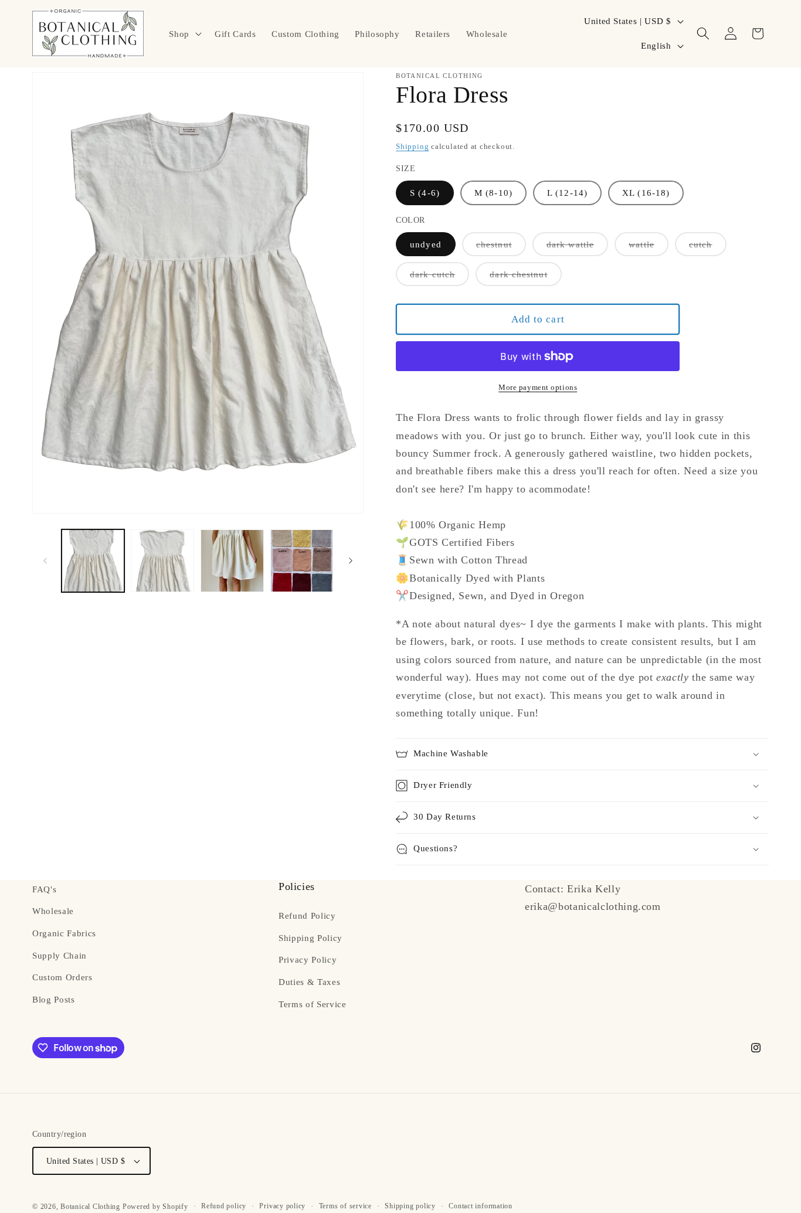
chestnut (501, 247)
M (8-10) (493, 193)
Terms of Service (313, 1004)
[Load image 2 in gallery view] (162, 561)
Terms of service (345, 1206)
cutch (708, 247)
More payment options (537, 387)
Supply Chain (59, 955)
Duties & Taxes (309, 982)
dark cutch (439, 277)
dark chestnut (525, 277)
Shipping (412, 146)
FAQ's (44, 889)
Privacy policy (282, 1206)
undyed (426, 244)
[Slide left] (45, 561)
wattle (648, 247)
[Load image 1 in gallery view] (93, 561)
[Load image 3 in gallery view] (232, 561)
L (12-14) (567, 193)
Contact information (480, 1206)
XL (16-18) (646, 193)
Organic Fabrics (64, 933)
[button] (184, 33)
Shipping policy (410, 1206)
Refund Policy (307, 915)
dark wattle (577, 247)
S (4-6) (425, 193)
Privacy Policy (308, 960)
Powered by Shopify (155, 1206)
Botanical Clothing (90, 1206)
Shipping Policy (310, 938)
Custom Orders (62, 977)
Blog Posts (53, 999)
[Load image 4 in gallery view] (302, 561)
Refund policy (223, 1206)
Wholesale (53, 911)
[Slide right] (351, 561)
